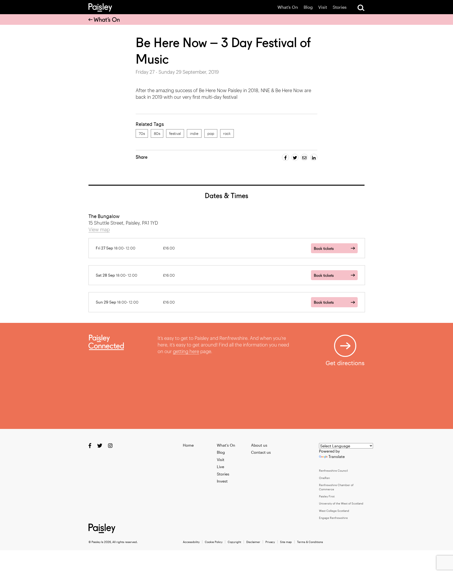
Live (220, 466)
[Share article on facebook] (285, 157)
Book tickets (324, 248)
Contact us (261, 452)
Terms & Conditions (310, 541)
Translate (336, 456)
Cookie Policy (213, 541)
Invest (222, 481)
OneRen (324, 477)
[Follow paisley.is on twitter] (99, 445)
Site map (286, 541)
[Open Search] (361, 7)
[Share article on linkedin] (313, 157)
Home (188, 445)
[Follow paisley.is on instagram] (110, 445)
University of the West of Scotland (341, 503)
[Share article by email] (304, 157)
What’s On (287, 7)
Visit (322, 7)
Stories (340, 7)
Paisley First (327, 496)
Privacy (270, 541)
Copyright (234, 541)
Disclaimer (253, 541)
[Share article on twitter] (294, 157)
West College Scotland (334, 510)
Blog (308, 7)
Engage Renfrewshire (333, 517)
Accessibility (191, 541)
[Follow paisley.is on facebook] (89, 445)
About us (259, 445)
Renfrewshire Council (333, 470)
